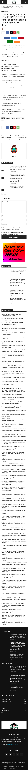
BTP (2, 539)
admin (6, 29)
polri (23, 118)
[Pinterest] (14, 32)
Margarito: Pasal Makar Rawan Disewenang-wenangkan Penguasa (7, 137)
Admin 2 (3, 545)
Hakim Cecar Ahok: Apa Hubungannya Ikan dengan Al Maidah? (21, 137)
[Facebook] (7, 32)
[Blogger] (6, 754)
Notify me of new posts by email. (10, 234)
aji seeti (3, 401)
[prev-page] (2, 194)
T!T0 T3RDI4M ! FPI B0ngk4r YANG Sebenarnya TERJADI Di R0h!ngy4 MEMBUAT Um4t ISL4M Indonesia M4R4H (12, 361)
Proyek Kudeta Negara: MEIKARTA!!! (14, 381)
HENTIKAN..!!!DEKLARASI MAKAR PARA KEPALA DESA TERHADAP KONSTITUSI (13, 328)
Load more (13, 305)
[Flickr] (14, 754)
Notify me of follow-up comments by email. (13, 232)
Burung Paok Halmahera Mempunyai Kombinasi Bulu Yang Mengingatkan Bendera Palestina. (18, 300)
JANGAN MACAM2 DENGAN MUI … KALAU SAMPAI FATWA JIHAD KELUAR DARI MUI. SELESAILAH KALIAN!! (12, 424)
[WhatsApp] (18, 32)
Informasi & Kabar (9, 6)
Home (2, 6)
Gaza (3, 170)
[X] (11, 32)
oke (2, 493)
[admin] (2, 29)
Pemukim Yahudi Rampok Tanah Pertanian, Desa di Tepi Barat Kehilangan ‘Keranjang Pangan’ (18, 168)
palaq (2, 615)
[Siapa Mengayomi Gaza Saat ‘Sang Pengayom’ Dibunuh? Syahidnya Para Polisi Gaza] (5, 188)
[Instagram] (17, 754)
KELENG (3, 418)
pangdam (18, 118)
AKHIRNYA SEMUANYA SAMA (15, 351)
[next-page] (5, 194)
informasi (8, 118)
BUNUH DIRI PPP (10, 384)
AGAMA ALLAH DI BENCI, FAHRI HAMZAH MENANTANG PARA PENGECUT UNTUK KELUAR (12, 355)
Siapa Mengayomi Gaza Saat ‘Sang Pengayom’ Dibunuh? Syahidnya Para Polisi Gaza (17, 188)
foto (3, 178)
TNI (3, 120)
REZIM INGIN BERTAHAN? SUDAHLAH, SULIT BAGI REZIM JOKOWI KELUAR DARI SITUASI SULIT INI (13, 367)
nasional (13, 118)
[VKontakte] (21, 754)
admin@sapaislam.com (12, 744)
